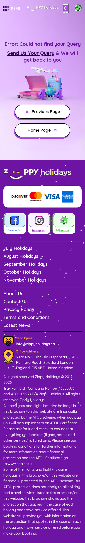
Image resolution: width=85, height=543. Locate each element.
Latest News (16, 325)
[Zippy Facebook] (14, 224)
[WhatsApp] (78, 8)
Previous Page (46, 111)
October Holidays (22, 272)
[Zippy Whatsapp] (63, 224)
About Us (13, 293)
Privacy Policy (18, 309)
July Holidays (17, 248)
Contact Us (15, 301)
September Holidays (25, 264)
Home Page (39, 130)
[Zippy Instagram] (39, 224)
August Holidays (20, 256)
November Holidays (24, 280)
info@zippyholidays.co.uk (38, 344)
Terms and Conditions (26, 317)
